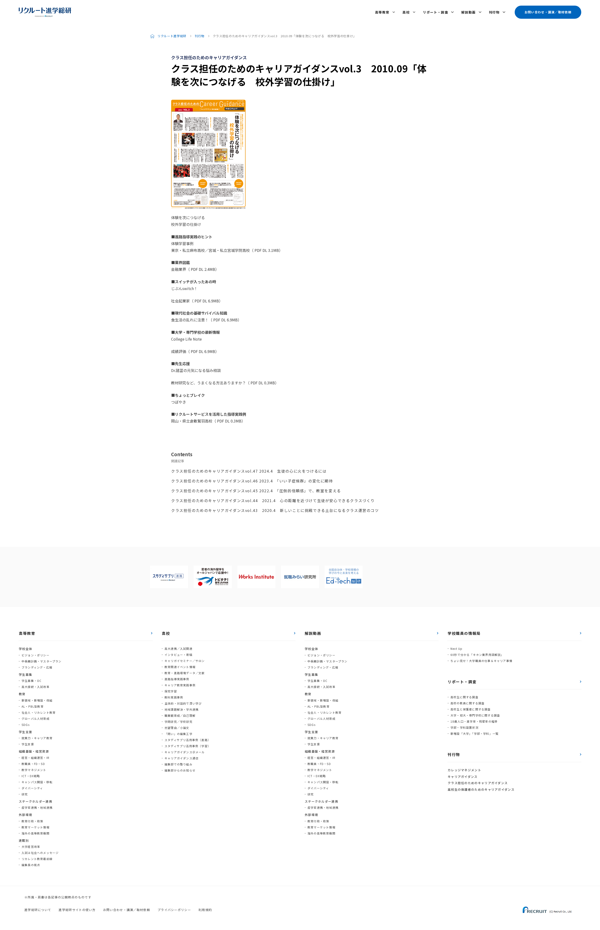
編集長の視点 (31, 865)
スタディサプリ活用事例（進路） (188, 740)
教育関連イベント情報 (180, 667)
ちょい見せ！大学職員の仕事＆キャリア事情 (481, 661)
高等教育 (382, 12)
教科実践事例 (174, 697)
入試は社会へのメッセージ (40, 853)
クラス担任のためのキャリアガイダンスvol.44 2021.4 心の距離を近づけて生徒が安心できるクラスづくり (273, 500)
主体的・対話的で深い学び (183, 703)
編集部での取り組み (178, 764)
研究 (25, 794)
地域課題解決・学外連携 (182, 709)
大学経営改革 (31, 847)
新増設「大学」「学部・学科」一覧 (474, 733)
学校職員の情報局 (464, 633)
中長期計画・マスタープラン (42, 661)
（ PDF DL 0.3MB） (262, 383)
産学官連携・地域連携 (37, 807)
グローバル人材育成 (35, 718)
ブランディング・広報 (37, 667)
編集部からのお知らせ (180, 770)
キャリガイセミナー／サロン (185, 661)
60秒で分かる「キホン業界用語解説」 (477, 655)
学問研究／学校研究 (178, 722)
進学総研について (37, 910)
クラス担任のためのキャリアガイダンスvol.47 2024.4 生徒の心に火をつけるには (248, 471)
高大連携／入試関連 (178, 649)
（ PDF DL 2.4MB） (202, 269)
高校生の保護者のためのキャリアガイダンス (481, 789)
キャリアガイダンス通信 (182, 758)
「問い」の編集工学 (178, 734)
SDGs (26, 725)
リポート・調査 (435, 12)
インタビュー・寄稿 (178, 655)
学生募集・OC (31, 681)
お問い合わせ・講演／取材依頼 (548, 12)
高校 (406, 12)
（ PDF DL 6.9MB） (206, 301)
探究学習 (171, 691)
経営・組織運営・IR (35, 758)
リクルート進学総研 (172, 36)
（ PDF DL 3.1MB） (266, 250)
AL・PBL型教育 (33, 706)
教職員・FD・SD (33, 764)
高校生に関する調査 (464, 697)
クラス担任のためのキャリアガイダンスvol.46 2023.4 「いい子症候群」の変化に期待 (252, 481)
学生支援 (28, 744)
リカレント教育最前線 (37, 859)
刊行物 (494, 12)
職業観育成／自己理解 (180, 715)
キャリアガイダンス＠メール (185, 752)
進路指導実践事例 (177, 679)
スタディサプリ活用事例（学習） (188, 746)
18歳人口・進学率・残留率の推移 (474, 721)
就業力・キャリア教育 (37, 738)
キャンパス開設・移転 (37, 782)
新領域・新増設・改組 (37, 700)
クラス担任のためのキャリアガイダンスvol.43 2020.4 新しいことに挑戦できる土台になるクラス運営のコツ (275, 510)
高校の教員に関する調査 (467, 703)
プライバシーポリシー (174, 910)
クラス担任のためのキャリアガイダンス (478, 783)
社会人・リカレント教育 (39, 712)
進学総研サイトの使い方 (77, 910)
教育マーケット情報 (35, 827)
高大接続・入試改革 (35, 687)
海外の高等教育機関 (35, 833)
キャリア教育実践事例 (180, 685)
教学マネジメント (34, 770)
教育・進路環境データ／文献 (185, 673)
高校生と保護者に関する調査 (470, 709)
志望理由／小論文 (177, 728)
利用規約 (205, 910)
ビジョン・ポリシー (35, 655)
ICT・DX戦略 (31, 776)
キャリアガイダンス (463, 776)
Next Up (456, 649)
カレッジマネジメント (464, 770)
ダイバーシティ (32, 788)
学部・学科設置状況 (464, 727)
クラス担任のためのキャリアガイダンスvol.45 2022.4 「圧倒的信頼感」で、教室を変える (256, 490)
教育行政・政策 (32, 821)
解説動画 (468, 12)
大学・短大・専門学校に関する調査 (475, 715)
